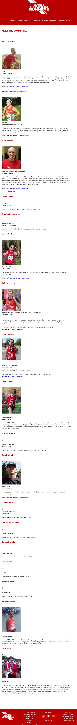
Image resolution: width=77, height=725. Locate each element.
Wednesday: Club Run (68, 716)
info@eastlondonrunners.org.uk (18, 86)
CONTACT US (48, 720)
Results (19, 21)
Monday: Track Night (68, 714)
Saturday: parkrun (68, 718)
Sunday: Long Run (68, 720)
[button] (27, 21)
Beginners (52, 21)
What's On (11, 21)
